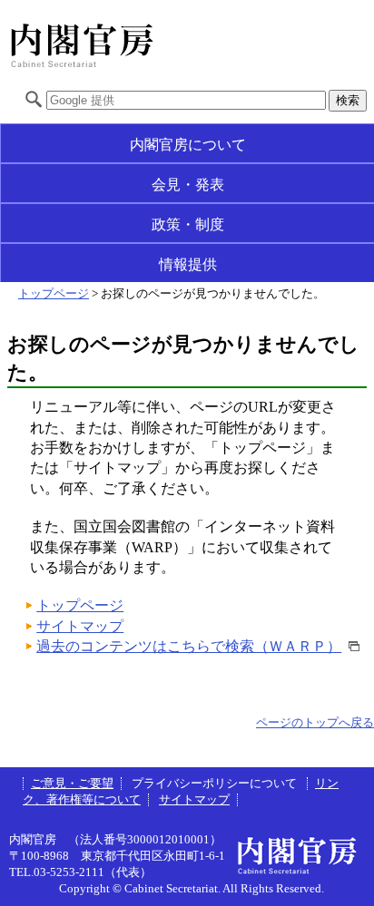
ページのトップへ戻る (315, 722)
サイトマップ (79, 626)
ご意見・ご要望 (72, 783)
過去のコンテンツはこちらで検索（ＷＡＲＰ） (188, 646)
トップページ (53, 293)
